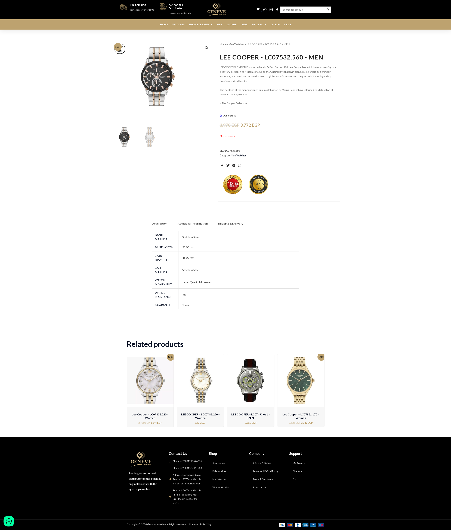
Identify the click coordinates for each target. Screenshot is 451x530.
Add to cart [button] (150, 404)
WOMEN (232, 24)
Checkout (298, 471)
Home (223, 44)
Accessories (218, 463)
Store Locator (260, 487)
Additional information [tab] (193, 223)
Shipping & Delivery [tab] (230, 223)
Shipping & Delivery (263, 463)
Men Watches (236, 44)
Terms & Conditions (263, 479)
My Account (299, 463)
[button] (206, 48)
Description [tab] (159, 223)
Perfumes (257, 24)
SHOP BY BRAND (199, 24)
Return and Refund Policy (265, 471)
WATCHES (178, 24)
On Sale (275, 24)
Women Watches (221, 487)
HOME (164, 24)
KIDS (244, 24)
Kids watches (219, 471)
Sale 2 (287, 24)
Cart (295, 479)
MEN (219, 24)
